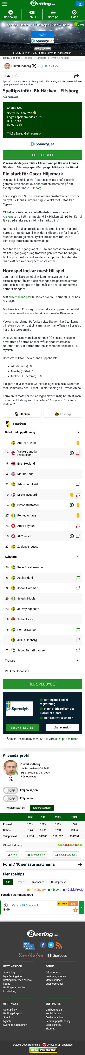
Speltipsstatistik (67, 854)
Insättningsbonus (56, 976)
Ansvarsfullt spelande (60, 1044)
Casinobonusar (54, 983)
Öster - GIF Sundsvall (25, 905)
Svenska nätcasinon (15, 1024)
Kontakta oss (53, 1013)
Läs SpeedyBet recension (26, 133)
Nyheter (7, 1021)
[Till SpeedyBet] (42, 144)
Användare (38, 882)
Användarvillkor (54, 1017)
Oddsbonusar (53, 972)
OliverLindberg (12, 845)
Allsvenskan (10, 216)
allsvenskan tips (19, 297)
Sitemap (50, 1028)
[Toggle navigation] (5, 3)
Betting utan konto (14, 987)
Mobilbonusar (53, 980)
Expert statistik (42, 807)
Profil (13, 854)
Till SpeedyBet (42, 154)
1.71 (42, 34)
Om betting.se (54, 1009)
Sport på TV (10, 1009)
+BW (81, 25)
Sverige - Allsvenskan (59, 52)
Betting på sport (12, 1013)
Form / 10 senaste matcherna (29, 864)
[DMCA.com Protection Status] (43, 1049)
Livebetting (9, 991)
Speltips (15, 57)
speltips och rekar (66, 738)
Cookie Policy (53, 1024)
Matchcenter (42, 49)
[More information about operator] (19, 708)
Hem (6, 57)
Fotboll (43, 52)
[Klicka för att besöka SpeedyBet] (42, 40)
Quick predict (58, 882)
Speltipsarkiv (37, 854)
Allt (8, 882)
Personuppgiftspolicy (58, 1021)
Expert (21, 882)
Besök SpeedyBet (23, 727)
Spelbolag (9, 972)
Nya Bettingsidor (12, 976)
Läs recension (62, 727)
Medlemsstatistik (16, 807)
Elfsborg (36, 188)
